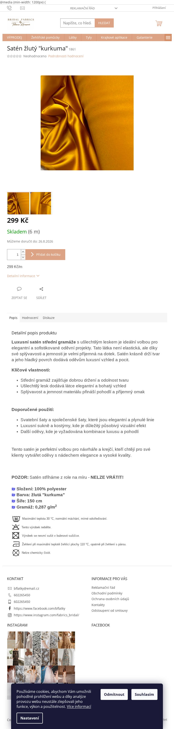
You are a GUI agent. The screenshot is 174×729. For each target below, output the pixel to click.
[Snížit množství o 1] (23, 257)
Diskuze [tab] (49, 318)
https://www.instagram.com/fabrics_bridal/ (46, 615)
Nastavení (29, 718)
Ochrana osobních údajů (110, 599)
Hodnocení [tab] (30, 318)
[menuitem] (14, 37)
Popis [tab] (13, 318)
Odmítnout (114, 694)
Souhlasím (144, 694)
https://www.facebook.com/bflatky (39, 608)
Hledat (104, 23)
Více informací (79, 706)
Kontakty (98, 605)
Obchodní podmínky (107, 593)
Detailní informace (21, 276)
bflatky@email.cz (26, 588)
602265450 (22, 595)
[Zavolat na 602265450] (13, 8)
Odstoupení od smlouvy (110, 610)
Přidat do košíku (48, 254)
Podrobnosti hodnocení (66, 56)
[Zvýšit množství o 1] (23, 252)
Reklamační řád (82, 8)
